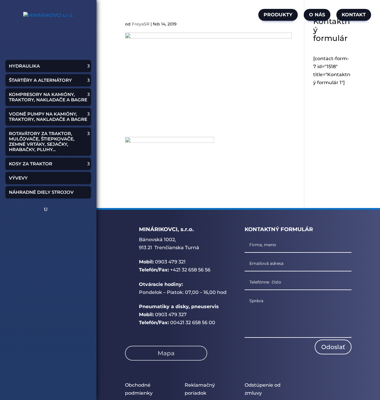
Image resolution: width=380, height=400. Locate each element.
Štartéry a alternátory (40, 80)
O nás (317, 14)
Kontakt (354, 14)
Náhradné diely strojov (41, 192)
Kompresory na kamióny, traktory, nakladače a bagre (48, 97)
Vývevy (18, 178)
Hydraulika (24, 66)
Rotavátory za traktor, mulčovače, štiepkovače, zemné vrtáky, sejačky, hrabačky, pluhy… (42, 141)
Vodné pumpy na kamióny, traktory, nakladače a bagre (48, 116)
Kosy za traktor (30, 164)
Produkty (278, 14)
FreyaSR (140, 24)
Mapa (166, 353)
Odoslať (333, 347)
